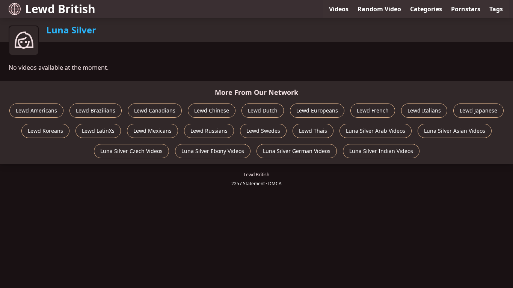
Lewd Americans (36, 110)
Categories (426, 9)
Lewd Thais (313, 130)
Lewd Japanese (478, 110)
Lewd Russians (209, 130)
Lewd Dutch (263, 110)
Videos (339, 9)
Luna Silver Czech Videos (131, 150)
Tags (496, 9)
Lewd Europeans (317, 110)
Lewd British (60, 8)
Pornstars (465, 9)
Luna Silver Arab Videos (375, 130)
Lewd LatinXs (98, 130)
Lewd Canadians (154, 110)
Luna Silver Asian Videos (454, 130)
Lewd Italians (424, 110)
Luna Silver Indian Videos (381, 150)
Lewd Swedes (263, 130)
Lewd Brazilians (95, 110)
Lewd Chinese (211, 110)
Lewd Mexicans (152, 130)
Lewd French (373, 110)
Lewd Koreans (45, 130)
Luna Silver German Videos (296, 150)
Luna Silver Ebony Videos (212, 150)
